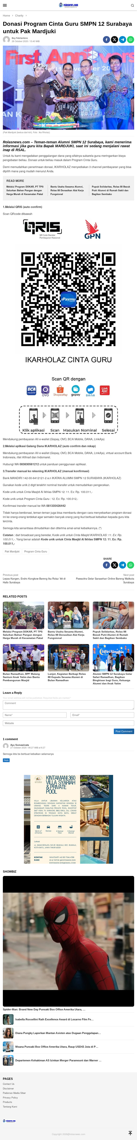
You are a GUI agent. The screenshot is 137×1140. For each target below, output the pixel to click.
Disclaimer (8, 1088)
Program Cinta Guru (35, 551)
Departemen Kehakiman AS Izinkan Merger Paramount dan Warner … (58, 1060)
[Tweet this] (114, 39)
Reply (6, 760)
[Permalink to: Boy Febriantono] (6, 39)
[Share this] (106, 39)
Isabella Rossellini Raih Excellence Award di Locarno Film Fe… (54, 1019)
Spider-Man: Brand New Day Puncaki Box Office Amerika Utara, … (44, 1009)
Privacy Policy (10, 1097)
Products (7, 1102)
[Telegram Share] (122, 39)
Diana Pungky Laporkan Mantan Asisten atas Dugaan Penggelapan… (58, 1033)
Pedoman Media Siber (14, 1093)
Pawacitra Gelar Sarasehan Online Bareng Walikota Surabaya (105, 578)
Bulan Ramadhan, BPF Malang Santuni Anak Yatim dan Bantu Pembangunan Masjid (21, 677)
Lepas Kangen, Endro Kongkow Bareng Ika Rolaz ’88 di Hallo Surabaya (34, 578)
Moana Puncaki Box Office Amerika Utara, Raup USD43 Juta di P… (56, 1046)
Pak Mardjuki (12, 551)
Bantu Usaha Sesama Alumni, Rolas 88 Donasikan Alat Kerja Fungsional (67, 190)
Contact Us (8, 1083)
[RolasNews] (68, 5)
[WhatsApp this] (130, 39)
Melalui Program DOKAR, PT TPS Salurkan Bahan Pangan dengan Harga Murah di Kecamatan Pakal (25, 190)
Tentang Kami (10, 1106)
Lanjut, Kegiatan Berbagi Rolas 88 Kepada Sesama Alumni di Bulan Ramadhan (67, 677)
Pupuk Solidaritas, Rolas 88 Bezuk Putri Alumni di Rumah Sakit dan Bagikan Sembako (111, 190)
